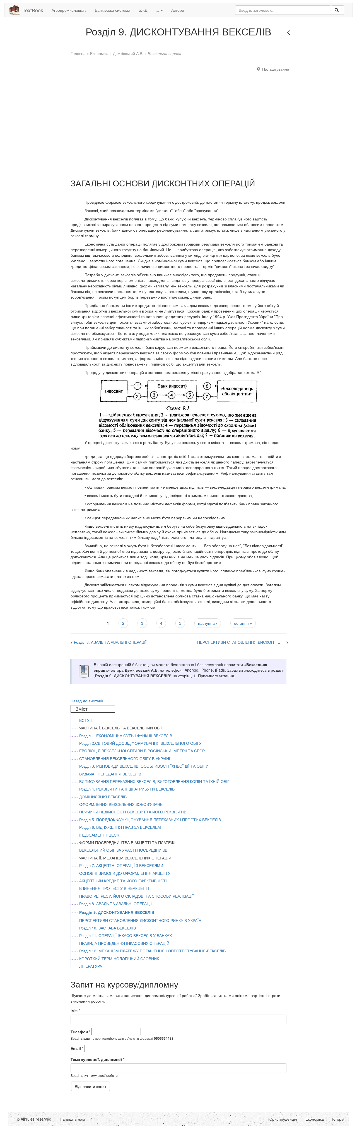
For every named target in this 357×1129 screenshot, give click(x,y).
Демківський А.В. (128, 53)
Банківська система (112, 10)
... (158, 10)
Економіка (99, 53)
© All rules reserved (34, 1119)
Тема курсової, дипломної (97, 1059)
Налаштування (275, 69)
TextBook (33, 10)
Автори (177, 10)
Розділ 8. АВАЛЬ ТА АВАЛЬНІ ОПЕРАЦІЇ (110, 642)
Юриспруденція (282, 1119)
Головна (78, 53)
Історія (338, 1119)
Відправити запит (90, 1086)
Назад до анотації (87, 700)
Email (77, 1048)
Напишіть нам (72, 1119)
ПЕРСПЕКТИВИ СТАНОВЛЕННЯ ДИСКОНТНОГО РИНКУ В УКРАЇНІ (258, 642)
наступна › (207, 623)
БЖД (143, 10)
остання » (243, 623)
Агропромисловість (69, 10)
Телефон (80, 1031)
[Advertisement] (178, 117)
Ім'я (75, 1010)
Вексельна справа (164, 53)
